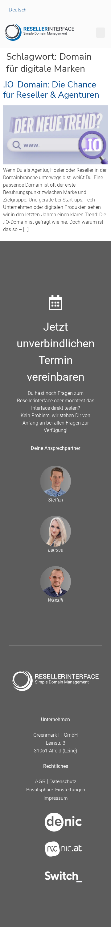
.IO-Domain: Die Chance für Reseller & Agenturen (51, 90)
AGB (40, 781)
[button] (100, 33)
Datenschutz (62, 781)
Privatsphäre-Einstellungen (55, 789)
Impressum (55, 798)
